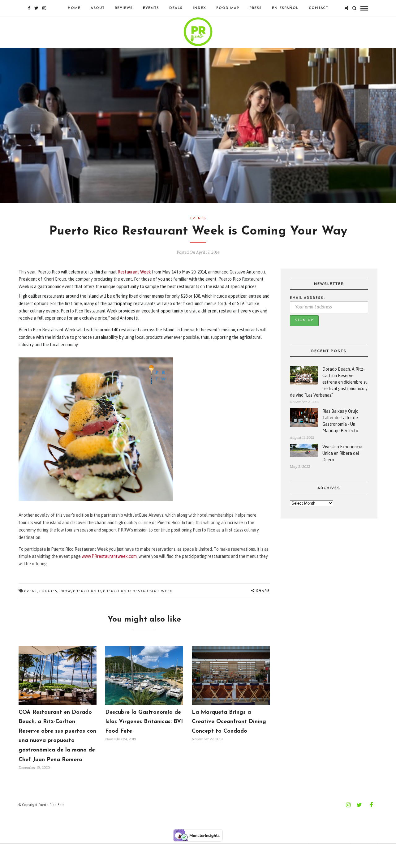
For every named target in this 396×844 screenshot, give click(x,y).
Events (151, 8)
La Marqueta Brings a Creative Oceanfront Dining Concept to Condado (229, 722)
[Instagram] (44, 8)
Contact (318, 8)
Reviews (124, 8)
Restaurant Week (134, 271)
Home (74, 8)
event (30, 591)
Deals (176, 8)
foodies (48, 591)
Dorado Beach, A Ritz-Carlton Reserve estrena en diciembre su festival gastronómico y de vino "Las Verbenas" (329, 382)
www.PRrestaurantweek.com (109, 556)
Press (255, 8)
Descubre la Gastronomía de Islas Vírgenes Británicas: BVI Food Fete (144, 722)
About (98, 8)
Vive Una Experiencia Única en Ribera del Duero (342, 453)
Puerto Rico (87, 591)
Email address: (307, 297)
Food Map (227, 8)
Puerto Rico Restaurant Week (137, 591)
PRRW (65, 591)
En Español (285, 8)
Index (199, 8)
